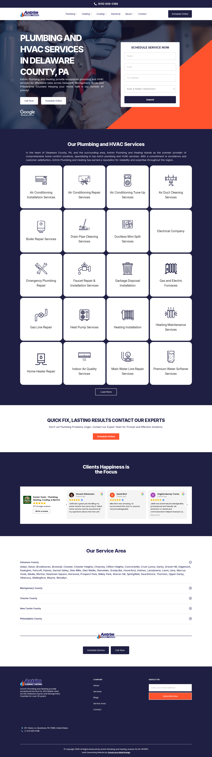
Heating (86, 14)
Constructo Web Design (119, 752)
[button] (106, 391)
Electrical (115, 14)
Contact (142, 14)
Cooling (100, 14)
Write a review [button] (41, 511)
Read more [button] (155, 515)
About (128, 14)
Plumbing (70, 14)
